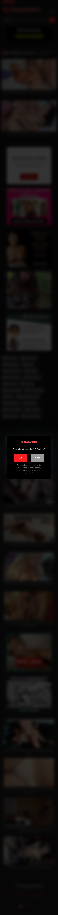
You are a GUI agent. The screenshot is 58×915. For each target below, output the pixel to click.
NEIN (37, 457)
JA (20, 457)
